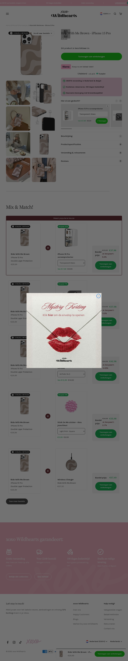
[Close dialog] (98, 296)
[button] (64, 330)
